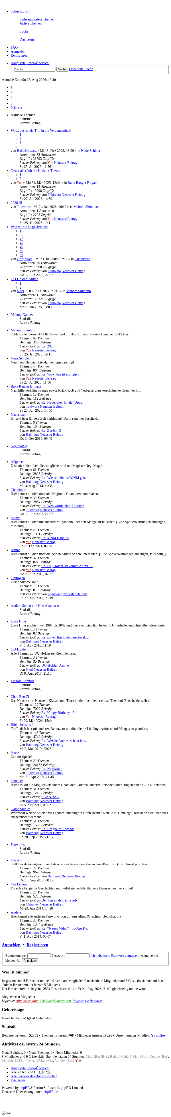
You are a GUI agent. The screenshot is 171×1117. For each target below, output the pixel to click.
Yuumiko (158, 1035)
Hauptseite (18, 1068)
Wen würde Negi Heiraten (29, 227)
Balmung (32, 434)
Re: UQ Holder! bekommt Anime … (67, 566)
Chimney (32, 904)
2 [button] (11, 91)
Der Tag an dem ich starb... (60, 900)
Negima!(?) (19, 446)
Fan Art (16, 860)
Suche (62, 69)
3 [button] (11, 95)
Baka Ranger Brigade (83, 183)
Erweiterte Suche (81, 69)
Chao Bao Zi (20, 696)
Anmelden (11, 944)
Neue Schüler (90, 150)
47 (21, 239)
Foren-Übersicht (37, 1068)
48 (21, 243)
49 (21, 247)
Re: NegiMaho (51, 769)
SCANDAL (50, 797)
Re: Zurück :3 (51, 430)
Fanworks (18, 844)
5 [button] (11, 103)
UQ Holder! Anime (24, 279)
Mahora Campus (22, 681)
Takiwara (54, 195)
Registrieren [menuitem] (19, 55)
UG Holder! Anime (55, 665)
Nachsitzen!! (19, 414)
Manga (15, 518)
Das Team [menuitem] (27, 39)
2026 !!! (16, 203)
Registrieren (37, 944)
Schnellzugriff (21, 11)
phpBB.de (50, 1092)
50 (21, 251)
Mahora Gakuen (22, 314)
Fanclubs (17, 781)
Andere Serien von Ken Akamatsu (35, 606)
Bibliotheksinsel (22, 725)
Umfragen (18, 578)
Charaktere (82, 259)
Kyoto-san (55, 594)
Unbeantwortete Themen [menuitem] (37, 19)
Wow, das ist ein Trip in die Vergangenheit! (41, 130)
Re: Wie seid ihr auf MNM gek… (65, 478)
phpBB (25, 1088)
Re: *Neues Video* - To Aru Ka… (66, 928)
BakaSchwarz (27, 150)
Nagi (20, 291)
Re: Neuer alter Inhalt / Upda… (63, 402)
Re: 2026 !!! (50, 346)
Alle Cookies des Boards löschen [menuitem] (34, 1076)
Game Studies (20, 809)
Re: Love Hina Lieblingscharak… (65, 637)
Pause (15, 753)
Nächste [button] (16, 107)
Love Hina (18, 621)
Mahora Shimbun (85, 207)
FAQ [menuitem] (14, 47)
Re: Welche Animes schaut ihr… (64, 741)
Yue (50, 162)
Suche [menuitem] (24, 31)
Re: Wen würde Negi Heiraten (62, 506)
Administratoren (27, 1001)
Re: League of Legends (57, 829)
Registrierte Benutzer (87, 1001)
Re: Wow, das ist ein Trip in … (63, 374)
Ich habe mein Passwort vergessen (114, 955)
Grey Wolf (24, 259)
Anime (15, 550)
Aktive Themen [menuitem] (31, 23)
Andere (16, 912)
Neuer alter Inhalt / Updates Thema (35, 170)
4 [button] (11, 99)
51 (21, 255)
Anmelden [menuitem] (18, 51)
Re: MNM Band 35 (55, 538)
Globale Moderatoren (55, 1001)
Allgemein (18, 462)
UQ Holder (19, 649)
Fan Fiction (19, 884)
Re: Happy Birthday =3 (58, 713)
